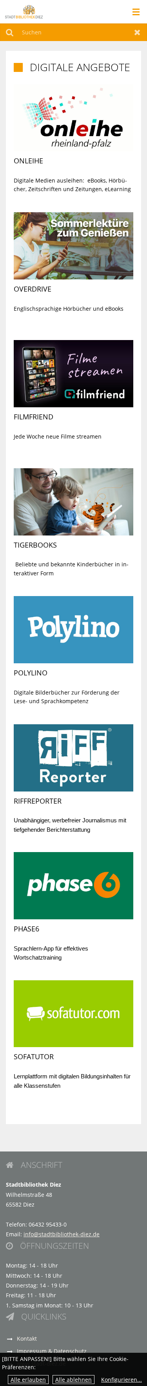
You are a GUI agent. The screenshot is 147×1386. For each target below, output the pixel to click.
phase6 (26, 928)
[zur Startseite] (24, 11)
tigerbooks (35, 545)
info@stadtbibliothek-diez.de (62, 1234)
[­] (133, 12)
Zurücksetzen (137, 32)
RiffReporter (38, 801)
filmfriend (33, 416)
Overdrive (32, 289)
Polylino (30, 672)
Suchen (9, 32)
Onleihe (28, 160)
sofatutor (34, 1056)
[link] (73, 139)
